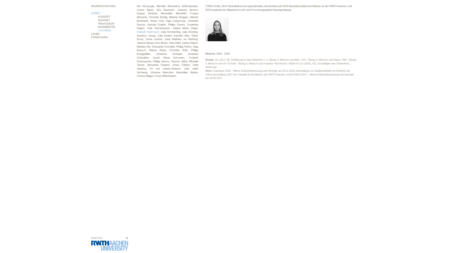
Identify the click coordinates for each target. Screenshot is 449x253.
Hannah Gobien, (157, 24)
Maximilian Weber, (187, 72)
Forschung (99, 37)
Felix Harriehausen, (160, 28)
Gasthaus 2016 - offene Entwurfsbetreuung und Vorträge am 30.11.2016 (254, 70)
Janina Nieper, (190, 42)
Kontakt (104, 20)
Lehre (95, 34)
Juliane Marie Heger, (185, 28)
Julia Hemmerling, (171, 31)
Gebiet (96, 13)
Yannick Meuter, (146, 42)
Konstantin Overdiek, (164, 46)
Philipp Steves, (162, 61)
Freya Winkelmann (165, 75)
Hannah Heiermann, (149, 31)
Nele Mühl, (175, 42)
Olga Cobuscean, (177, 20)
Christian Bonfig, (159, 17)
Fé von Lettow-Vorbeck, (167, 68)
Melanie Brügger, (179, 17)
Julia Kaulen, (166, 35)
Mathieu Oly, (144, 46)
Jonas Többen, (182, 64)
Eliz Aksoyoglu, (147, 6)
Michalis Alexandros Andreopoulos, (177, 6)
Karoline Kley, (183, 35)
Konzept (104, 16)
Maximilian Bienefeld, (175, 13)
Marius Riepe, (159, 50)
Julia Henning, (190, 31)
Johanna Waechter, (163, 72)
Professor (106, 23)
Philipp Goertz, (177, 24)
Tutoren (104, 30)
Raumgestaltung (103, 6)
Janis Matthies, (174, 39)
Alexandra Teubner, (159, 64)
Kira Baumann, (167, 9)
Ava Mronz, (162, 42)
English (96, 238)
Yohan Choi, (158, 20)
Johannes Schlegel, (172, 53)
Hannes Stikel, (180, 61)
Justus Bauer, (147, 9)
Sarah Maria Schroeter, (170, 57)
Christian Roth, (180, 50)
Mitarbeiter (106, 27)
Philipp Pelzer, (184, 46)
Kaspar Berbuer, (149, 13)
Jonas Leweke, (155, 39)
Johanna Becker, (187, 9)
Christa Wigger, (146, 75)
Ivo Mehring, (191, 39)
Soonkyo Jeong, (147, 35)
